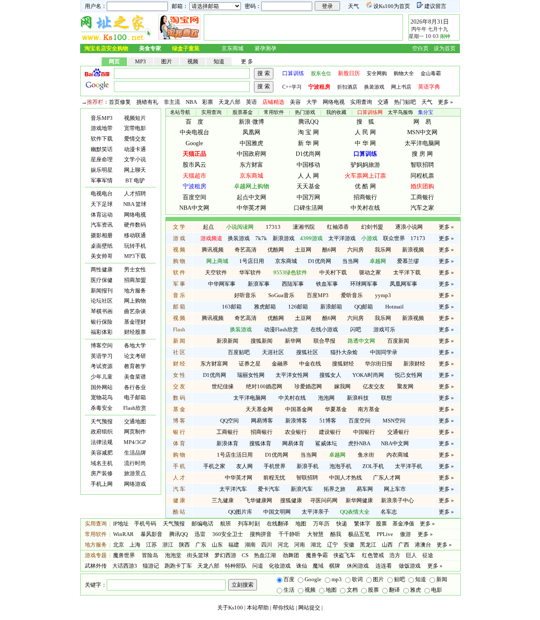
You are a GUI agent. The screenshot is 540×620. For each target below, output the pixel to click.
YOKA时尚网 (368, 375)
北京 (118, 544)
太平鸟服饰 (400, 112)
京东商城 (232, 48)
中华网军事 (221, 284)
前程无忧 (274, 477)
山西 (387, 544)
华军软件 (250, 272)
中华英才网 (251, 208)
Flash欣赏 (134, 408)
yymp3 (383, 295)
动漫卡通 (135, 149)
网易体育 (293, 443)
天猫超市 (194, 176)
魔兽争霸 (317, 555)
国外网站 (102, 387)
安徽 (348, 544)
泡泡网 (326, 398)
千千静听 (289, 534)
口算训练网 (370, 112)
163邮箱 (232, 306)
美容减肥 (102, 452)
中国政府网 (251, 154)
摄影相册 (102, 235)
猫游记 (151, 566)
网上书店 (401, 87)
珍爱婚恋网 (308, 386)
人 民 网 (365, 132)
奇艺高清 (245, 249)
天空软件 (216, 272)
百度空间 (194, 197)
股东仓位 (321, 73)
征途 (427, 555)
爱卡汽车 (269, 489)
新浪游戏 (283, 238)
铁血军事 (327, 284)
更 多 (247, 61)
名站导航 (180, 112)
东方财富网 (214, 363)
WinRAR (123, 534)
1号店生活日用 (235, 455)
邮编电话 (202, 523)
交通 (383, 102)
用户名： (96, 6)
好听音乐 (245, 295)
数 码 (179, 398)
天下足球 (102, 204)
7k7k (261, 238)
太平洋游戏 (342, 238)
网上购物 (135, 301)
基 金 (179, 409)
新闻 (441, 579)
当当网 (350, 261)
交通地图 (135, 421)
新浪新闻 (227, 341)
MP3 (140, 61)
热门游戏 (305, 112)
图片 (166, 61)
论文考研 (135, 356)
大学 (311, 102)
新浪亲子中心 (397, 500)
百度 (289, 579)
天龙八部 (229, 102)
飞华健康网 (258, 500)
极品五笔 (359, 534)
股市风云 (194, 165)
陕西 (184, 544)
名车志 (389, 512)
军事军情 (102, 180)
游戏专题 (96, 555)
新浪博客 (296, 420)
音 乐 (179, 295)
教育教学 (135, 366)
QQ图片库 (240, 512)
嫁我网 (342, 386)
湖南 (250, 544)
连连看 (383, 566)
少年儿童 (102, 377)
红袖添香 (338, 227)
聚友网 (405, 386)
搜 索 (263, 73)
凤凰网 (251, 132)
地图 (300, 523)
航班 (225, 523)
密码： (253, 6)
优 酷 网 (365, 186)
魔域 (318, 566)
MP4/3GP (135, 442)
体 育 (179, 443)
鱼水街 (366, 455)
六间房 (355, 249)
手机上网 (102, 484)
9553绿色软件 (290, 272)
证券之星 (250, 363)
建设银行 (330, 432)
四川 (266, 544)
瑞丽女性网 (251, 375)
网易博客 (262, 420)
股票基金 (242, 112)
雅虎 (415, 590)
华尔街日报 (378, 363)
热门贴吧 (405, 102)
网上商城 (217, 261)
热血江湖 (265, 555)
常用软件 (274, 112)
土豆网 (303, 249)
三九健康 (223, 500)
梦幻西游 (225, 555)
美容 (295, 102)
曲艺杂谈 (135, 311)
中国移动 (308, 165)
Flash (179, 329)
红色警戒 (373, 555)
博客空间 (102, 345)
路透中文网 (361, 341)
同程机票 (422, 176)
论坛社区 (102, 301)
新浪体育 (227, 443)
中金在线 (310, 363)
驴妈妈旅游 (365, 165)
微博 (258, 122)
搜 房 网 (422, 154)
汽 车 (179, 489)
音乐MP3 (102, 118)
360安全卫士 (227, 534)
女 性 (179, 375)
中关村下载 (333, 272)
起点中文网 (251, 197)
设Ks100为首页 (391, 6)
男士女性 (135, 269)
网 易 (422, 122)
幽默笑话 (102, 149)
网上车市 (395, 489)
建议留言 (434, 6)
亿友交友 (374, 386)
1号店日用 (251, 261)
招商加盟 (135, 280)
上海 (135, 544)
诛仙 (301, 566)
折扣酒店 (347, 87)
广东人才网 (386, 477)
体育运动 (102, 214)
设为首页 (445, 48)
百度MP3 (318, 295)
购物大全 (404, 73)
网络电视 (334, 102)
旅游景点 (135, 473)
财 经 (179, 363)
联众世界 (394, 238)
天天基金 (308, 186)
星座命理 (102, 159)
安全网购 (377, 73)
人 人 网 (308, 176)
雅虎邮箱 (265, 306)
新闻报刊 (102, 290)
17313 (273, 227)
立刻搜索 (243, 585)
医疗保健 (102, 280)
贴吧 (399, 579)
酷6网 (329, 249)
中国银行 (364, 432)
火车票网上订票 (365, 176)
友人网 (244, 466)
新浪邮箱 (331, 306)
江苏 (151, 544)
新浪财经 (414, 363)
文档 (352, 590)
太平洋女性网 (291, 375)
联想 (386, 398)
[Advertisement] (303, 27)
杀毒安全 (102, 408)
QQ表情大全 (355, 512)
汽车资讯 (102, 225)
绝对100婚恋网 (264, 386)
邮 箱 (179, 306)
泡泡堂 (173, 555)
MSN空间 (394, 420)
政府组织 (102, 431)
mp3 (337, 579)
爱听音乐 (352, 295)
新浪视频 (413, 249)
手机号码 (145, 523)
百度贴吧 (239, 352)
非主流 (172, 102)
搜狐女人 (330, 375)
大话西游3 (124, 566)
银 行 (179, 432)
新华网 (293, 341)
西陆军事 (293, 284)
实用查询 (361, 102)
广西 (403, 544)
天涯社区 (273, 352)
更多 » (445, 102)
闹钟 (445, 36)
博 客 (179, 420)
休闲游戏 (358, 566)
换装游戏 (374, 87)
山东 (217, 544)
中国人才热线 (345, 477)
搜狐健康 (291, 500)
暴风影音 (151, 534)
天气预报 (102, 421)
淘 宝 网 (308, 132)
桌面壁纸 (102, 246)
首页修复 (120, 102)
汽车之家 (422, 208)
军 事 (179, 284)
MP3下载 (135, 256)
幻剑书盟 (372, 227)
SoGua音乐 (281, 295)
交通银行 (398, 432)
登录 (327, 6)
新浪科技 (358, 398)
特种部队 (236, 566)
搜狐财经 (343, 363)
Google (194, 143)
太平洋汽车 (233, 489)
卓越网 (378, 261)
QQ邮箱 (363, 306)
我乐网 (383, 249)
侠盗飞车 (344, 555)
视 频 (179, 249)
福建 (233, 544)
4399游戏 (311, 238)
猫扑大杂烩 (344, 352)
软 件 (179, 272)
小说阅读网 (240, 227)
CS (245, 555)
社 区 (179, 352)
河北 (283, 544)
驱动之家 (370, 272)
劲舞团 (290, 555)
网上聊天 (135, 170)
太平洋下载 (407, 272)
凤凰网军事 (403, 284)
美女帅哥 (102, 256)
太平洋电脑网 (422, 143)
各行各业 (135, 387)
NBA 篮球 (134, 204)
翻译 (394, 590)
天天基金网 (259, 409)
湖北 (315, 544)
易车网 (364, 489)
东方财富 (251, 165)
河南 (299, 544)
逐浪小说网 (409, 227)
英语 (251, 102)
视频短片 (135, 118)
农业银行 (296, 432)
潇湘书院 (304, 227)
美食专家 (150, 48)
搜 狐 (365, 122)
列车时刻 (249, 523)
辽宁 (332, 544)
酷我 (335, 534)
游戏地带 (102, 128)
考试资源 (102, 366)
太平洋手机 (408, 466)
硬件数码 (135, 225)
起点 (208, 227)
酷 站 (179, 512)
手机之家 (214, 466)
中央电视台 (194, 132)
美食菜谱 (135, 377)
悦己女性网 (408, 375)
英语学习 (102, 356)
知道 (218, 61)
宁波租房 (194, 186)
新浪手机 (308, 466)
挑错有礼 (147, 102)
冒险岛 (150, 555)
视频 (192, 61)
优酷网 (275, 249)
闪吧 (355, 329)
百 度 (194, 122)
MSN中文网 (422, 132)
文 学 (179, 227)
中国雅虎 (251, 143)
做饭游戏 (410, 566)
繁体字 (362, 523)
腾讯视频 (213, 249)
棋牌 (334, 566)
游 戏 (179, 238)
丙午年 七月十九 (429, 29)
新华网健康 (359, 500)
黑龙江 (368, 544)
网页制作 (135, 431)
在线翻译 (278, 523)
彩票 (207, 102)
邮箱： (180, 6)
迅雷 (199, 534)
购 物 (179, 261)
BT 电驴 (135, 180)
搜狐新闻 (262, 341)
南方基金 (369, 409)
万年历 (321, 523)
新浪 (245, 122)
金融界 (280, 363)
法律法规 (102, 442)
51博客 (327, 420)
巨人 (411, 555)
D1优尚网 (308, 154)
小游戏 (369, 238)
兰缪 (413, 261)
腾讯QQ (308, 122)
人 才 (179, 477)
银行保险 (102, 322)
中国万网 (308, 197)
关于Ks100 (230, 607)
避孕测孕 (265, 48)
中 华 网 (365, 143)
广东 (200, 544)
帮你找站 (283, 607)
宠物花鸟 (102, 397)
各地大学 (135, 345)
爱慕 (402, 261)
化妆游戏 (280, 566)
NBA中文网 (194, 208)
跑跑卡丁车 (178, 566)
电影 (436, 590)
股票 (381, 523)
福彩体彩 (102, 332)
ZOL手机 (373, 466)
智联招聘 (422, 165)
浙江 (167, 544)
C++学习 (292, 87)
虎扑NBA (359, 443)
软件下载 (102, 138)
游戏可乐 (384, 329)
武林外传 (96, 566)
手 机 (179, 466)
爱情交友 (135, 138)
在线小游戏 (324, 329)
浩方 (394, 555)
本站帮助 (258, 607)
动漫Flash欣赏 (281, 329)
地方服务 (135, 290)
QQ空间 (229, 420)
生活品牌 (135, 452)
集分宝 (425, 112)
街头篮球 (198, 555)
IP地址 (121, 523)
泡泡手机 (340, 466)
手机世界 (275, 466)
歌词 (357, 579)
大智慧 (315, 534)
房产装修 (102, 473)
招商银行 (365, 197)
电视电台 (102, 193)
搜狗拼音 (261, 534)
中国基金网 (299, 409)
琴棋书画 (102, 311)
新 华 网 (308, 143)
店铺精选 (273, 102)
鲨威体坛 (326, 443)
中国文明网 (277, 512)
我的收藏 (336, 112)
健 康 (179, 500)
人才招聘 (135, 193)
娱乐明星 (102, 170)
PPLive (385, 534)
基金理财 (135, 322)
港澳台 (423, 544)
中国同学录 (383, 352)
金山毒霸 (431, 73)
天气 (353, 6)
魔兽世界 (124, 555)
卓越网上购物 (251, 186)
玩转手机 (135, 246)
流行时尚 (135, 463)
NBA (191, 102)
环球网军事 (364, 284)
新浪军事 (259, 284)
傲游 (405, 534)
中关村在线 (365, 208)
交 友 (179, 386)
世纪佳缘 (223, 386)
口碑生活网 (308, 208)
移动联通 (135, 235)
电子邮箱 (135, 397)
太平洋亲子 (315, 512)
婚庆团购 (422, 186)
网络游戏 (135, 484)
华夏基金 (336, 409)
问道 (257, 566)
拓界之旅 (335, 489)
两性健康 (102, 269)
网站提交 (309, 607)
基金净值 (403, 523)
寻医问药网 (324, 500)
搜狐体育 (260, 443)
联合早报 (324, 341)
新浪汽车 (302, 489)
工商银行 (422, 197)
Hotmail (394, 306)
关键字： (96, 585)
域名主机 (102, 463)
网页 (114, 61)
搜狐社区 (307, 352)
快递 (341, 523)
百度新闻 (398, 341)
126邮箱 (298, 306)
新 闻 (179, 341)
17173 (417, 238)
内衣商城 (397, 455)
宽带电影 (135, 128)
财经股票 (135, 332)
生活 (289, 590)
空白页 (420, 48)
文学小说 (135, 159)
